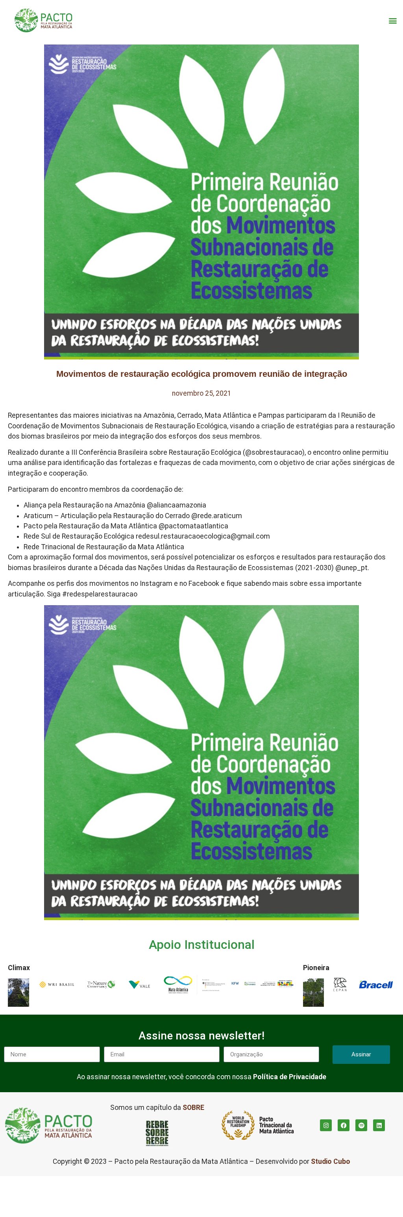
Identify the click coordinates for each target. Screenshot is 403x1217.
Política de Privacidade (289, 1077)
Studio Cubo (330, 1161)
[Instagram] (326, 1125)
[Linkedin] (379, 1125)
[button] (392, 20)
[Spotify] (361, 1125)
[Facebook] (343, 1125)
